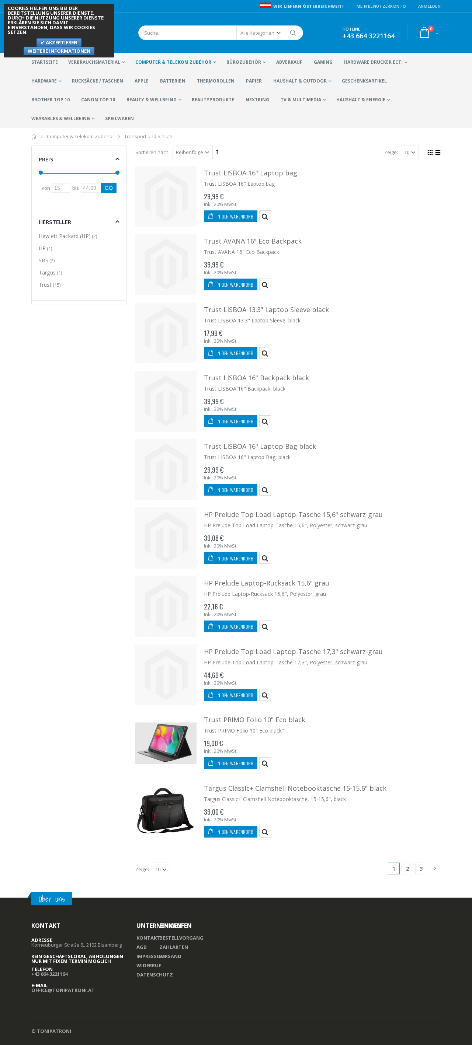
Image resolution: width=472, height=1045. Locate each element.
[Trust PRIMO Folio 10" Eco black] (166, 743)
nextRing (257, 100)
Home (34, 136)
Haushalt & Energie (360, 100)
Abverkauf (289, 62)
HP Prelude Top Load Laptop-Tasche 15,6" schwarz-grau (293, 514)
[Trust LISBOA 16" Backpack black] (166, 401)
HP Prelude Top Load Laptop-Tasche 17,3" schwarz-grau (293, 651)
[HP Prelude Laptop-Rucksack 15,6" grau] (166, 606)
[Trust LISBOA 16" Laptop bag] (166, 196)
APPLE (142, 81)
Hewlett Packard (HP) (65, 236)
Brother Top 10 (50, 100)
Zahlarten (173, 947)
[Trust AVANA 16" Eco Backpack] (166, 264)
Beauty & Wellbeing (151, 100)
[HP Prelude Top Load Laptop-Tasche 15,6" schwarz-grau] (166, 538)
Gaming (323, 62)
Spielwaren (119, 118)
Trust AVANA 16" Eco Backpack (253, 241)
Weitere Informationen (59, 51)
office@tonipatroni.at (63, 990)
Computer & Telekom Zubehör (173, 62)
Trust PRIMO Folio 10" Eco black (254, 719)
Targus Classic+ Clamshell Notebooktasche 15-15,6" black (295, 788)
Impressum (150, 956)
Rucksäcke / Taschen (97, 81)
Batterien (172, 81)
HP (42, 248)
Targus (47, 272)
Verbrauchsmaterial (94, 62)
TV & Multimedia (301, 100)
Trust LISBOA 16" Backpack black (256, 377)
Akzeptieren (61, 42)
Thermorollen (216, 81)
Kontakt (148, 937)
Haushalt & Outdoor (300, 81)
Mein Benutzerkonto (381, 6)
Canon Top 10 (98, 100)
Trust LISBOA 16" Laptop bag (250, 172)
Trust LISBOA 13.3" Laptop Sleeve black (266, 309)
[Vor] (435, 869)
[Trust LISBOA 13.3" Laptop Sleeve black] (166, 333)
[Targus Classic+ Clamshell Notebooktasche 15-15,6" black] (166, 811)
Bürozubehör (243, 62)
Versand (170, 956)
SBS (43, 260)
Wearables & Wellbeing (60, 118)
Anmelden (429, 6)
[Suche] (293, 33)
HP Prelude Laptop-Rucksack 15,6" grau (266, 583)
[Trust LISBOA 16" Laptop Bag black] (166, 469)
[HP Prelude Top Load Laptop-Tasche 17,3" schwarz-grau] (166, 675)
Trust (45, 284)
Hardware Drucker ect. (373, 62)
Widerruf (148, 965)
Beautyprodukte (213, 100)
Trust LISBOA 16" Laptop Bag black (260, 446)
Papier (254, 81)
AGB (141, 947)
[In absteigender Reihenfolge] (217, 151)
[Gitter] (429, 153)
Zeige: (391, 152)
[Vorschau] (265, 216)
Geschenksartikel (364, 81)
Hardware (44, 81)
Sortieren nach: (152, 152)
